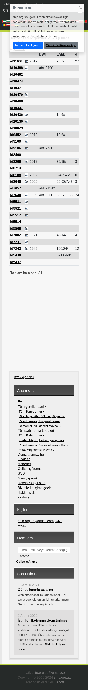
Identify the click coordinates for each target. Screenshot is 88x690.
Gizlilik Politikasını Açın (61, 45)
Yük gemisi (40, 425)
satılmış (23, 497)
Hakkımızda (27, 492)
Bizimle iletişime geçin (35, 488)
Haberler (24, 464)
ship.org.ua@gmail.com (36, 521)
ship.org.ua (62, 677)
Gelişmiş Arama (30, 469)
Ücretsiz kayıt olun (31, 483)
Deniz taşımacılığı (31, 454)
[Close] (81, 8)
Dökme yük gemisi (52, 416)
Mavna (53, 425)
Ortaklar (24, 459)
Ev (20, 402)
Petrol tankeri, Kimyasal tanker (39, 421)
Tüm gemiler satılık (32, 407)
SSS (21, 473)
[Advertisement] (44, 326)
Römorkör (25, 425)
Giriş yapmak (28, 478)
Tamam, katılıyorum (28, 45)
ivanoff (59, 682)
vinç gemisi (34, 449)
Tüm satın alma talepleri (36, 430)
